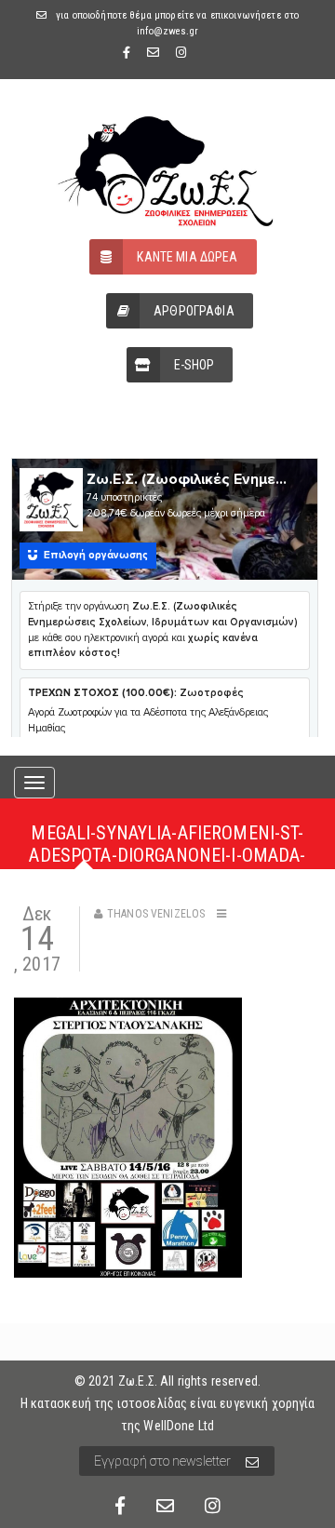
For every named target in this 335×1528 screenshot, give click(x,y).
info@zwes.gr (167, 31)
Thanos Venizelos (156, 913)
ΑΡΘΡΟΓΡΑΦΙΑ (194, 310)
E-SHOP (194, 364)
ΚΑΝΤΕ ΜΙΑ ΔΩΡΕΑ (187, 256)
